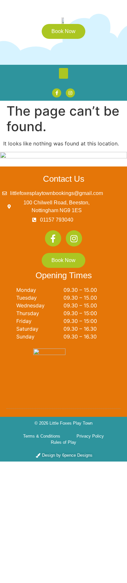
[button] (63, 73)
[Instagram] (70, 92)
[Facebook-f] (56, 92)
